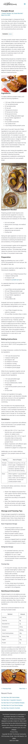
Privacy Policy (14, 732)
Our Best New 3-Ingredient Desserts (11, 700)
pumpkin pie (15, 279)
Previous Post (6, 688)
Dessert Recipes (6, 13)
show (10, 34)
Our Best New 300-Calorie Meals (10, 697)
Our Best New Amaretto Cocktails (10, 708)
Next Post (23, 688)
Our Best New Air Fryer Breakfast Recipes (12, 702)
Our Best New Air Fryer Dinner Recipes (12, 705)
